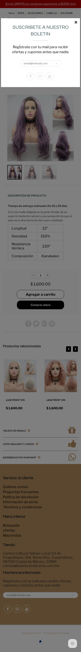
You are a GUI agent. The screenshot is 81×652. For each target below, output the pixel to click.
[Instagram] (40, 76)
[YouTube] (50, 76)
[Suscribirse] (56, 63)
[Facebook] (30, 76)
